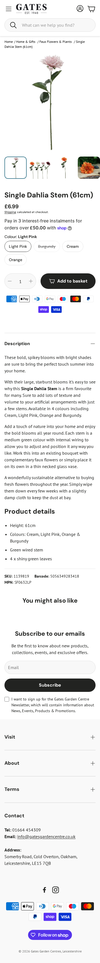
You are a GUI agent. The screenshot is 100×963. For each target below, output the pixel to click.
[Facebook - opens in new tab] (44, 890)
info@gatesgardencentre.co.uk (46, 836)
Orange (15, 259)
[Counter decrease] (10, 281)
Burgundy (47, 246)
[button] (50, 25)
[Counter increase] (31, 281)
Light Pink (18, 246)
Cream (73, 246)
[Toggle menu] (8, 9)
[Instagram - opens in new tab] (55, 890)
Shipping (10, 212)
